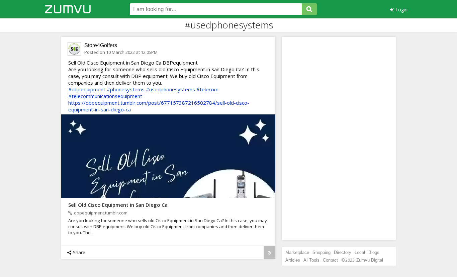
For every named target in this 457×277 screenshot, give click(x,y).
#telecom (207, 89)
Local (360, 252)
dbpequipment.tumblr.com (100, 213)
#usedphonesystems (170, 89)
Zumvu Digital (369, 260)
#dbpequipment (86, 89)
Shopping (321, 252)
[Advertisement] (339, 138)
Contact (330, 260)
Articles (292, 260)
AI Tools (311, 260)
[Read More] (269, 252)
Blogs (373, 252)
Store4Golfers (100, 45)
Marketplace (297, 252)
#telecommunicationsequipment (105, 96)
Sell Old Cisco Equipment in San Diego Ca (118, 204)
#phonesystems (126, 89)
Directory (342, 252)
